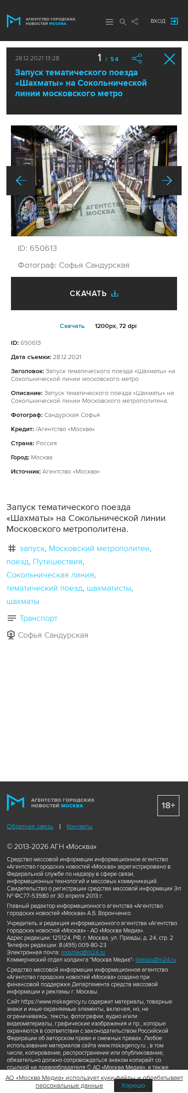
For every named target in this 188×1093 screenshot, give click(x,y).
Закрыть (170, 59)
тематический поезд (44, 588)
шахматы (22, 601)
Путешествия (58, 562)
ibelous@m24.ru (156, 959)
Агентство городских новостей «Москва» (41, 20)
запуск (32, 548)
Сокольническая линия (50, 575)
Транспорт (38, 618)
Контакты (80, 826)
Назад (21, 180)
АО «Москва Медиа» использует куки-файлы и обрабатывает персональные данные (94, 1081)
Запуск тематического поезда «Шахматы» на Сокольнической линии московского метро (81, 83)
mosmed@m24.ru (83, 952)
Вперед (167, 180)
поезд (17, 562)
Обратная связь (30, 826)
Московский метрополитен (99, 548)
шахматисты (109, 588)
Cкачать (72, 326)
